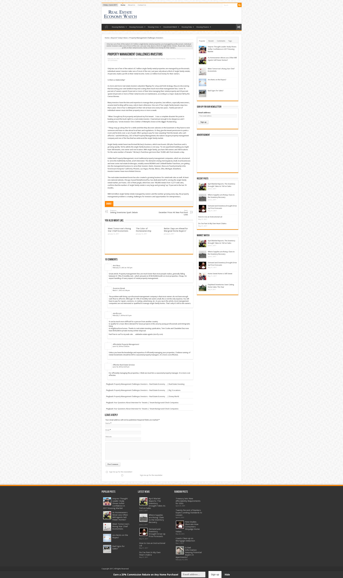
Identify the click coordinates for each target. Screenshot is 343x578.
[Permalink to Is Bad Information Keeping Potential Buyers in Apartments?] (180, 550)
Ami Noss (116, 266)
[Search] (240, 5)
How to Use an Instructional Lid (210, 217)
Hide (227, 574)
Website (108, 437)
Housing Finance (202, 27)
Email (107, 430)
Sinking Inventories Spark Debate (124, 212)
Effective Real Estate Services (124, 365)
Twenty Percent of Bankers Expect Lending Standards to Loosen (189, 512)
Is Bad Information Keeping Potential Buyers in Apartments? (189, 552)
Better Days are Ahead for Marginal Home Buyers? (176, 229)
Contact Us (142, 5)
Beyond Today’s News (119, 38)
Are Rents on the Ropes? (217, 80)
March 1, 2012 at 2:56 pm (121, 290)
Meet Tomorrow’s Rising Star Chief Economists (119, 229)
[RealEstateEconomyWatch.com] (120, 17)
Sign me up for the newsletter (151, 475)
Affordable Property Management (126, 344)
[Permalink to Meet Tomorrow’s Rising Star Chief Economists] (202, 71)
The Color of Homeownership (143, 229)
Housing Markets (118, 27)
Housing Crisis (153, 27)
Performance (181, 59)
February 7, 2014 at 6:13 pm (122, 315)
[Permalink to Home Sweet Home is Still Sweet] (202, 276)
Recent (211, 41)
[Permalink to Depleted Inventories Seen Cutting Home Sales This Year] (202, 287)
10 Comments (113, 60)
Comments (221, 41)
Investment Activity (145, 59)
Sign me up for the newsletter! (120, 472)
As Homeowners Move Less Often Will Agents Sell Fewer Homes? (120, 516)
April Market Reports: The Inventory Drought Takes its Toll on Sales (152, 503)
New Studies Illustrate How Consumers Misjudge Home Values (188, 527)
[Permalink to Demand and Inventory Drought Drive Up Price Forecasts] (202, 208)
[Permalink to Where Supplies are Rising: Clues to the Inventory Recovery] (202, 197)
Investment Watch (170, 27)
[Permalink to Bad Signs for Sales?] (202, 93)
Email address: (204, 113)
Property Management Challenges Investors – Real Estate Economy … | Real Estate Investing (149, 384)
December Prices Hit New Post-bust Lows (173, 213)
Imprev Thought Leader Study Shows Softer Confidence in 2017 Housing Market (222, 49)
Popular (202, 41)
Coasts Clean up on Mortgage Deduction (185, 539)
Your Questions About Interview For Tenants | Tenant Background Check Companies (146, 403)
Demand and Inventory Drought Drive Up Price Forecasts (157, 533)
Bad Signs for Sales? (215, 91)
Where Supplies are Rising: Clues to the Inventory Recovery (156, 518)
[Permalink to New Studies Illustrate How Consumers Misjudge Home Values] (180, 524)
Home (123, 5)
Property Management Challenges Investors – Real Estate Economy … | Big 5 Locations (147, 390)
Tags (230, 41)
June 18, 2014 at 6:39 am (121, 367)
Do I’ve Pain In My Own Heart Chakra (212, 223)
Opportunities (171, 59)
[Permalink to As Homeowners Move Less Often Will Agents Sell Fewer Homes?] (202, 60)
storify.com (117, 313)
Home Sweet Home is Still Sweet (220, 274)
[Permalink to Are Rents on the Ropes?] (202, 82)
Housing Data (187, 27)
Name (107, 423)
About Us (131, 5)
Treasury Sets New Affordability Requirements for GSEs (188, 501)
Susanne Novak (119, 288)
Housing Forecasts (136, 27)
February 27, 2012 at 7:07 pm (122, 268)
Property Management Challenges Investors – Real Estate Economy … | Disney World (146, 396)
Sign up (215, 574)
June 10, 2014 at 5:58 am (121, 346)
